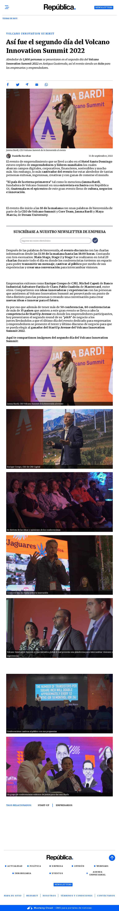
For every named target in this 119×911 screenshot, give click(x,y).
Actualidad (14, 866)
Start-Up (43, 805)
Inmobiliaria (23, 873)
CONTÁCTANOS (106, 896)
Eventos (57, 873)
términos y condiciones (77, 896)
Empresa (57, 866)
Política (35, 866)
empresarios (64, 805)
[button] (8, 84)
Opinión (79, 866)
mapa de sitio (13, 896)
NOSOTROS (49, 896)
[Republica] (59, 7)
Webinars (103, 866)
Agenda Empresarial (98, 873)
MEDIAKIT (32, 896)
